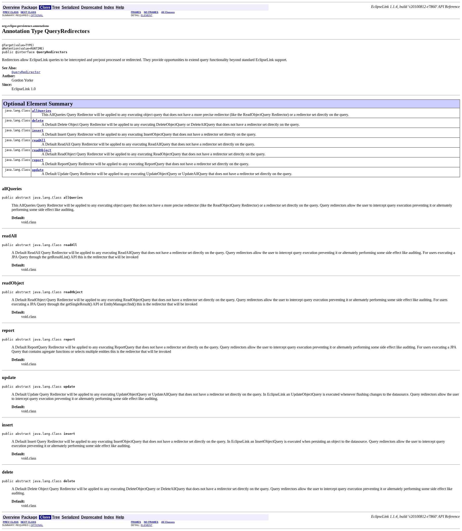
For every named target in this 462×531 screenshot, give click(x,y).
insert (38, 130)
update (38, 170)
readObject (41, 150)
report (38, 160)
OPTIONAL (37, 15)
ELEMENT (146, 15)
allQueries (41, 111)
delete (38, 120)
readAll (38, 140)
